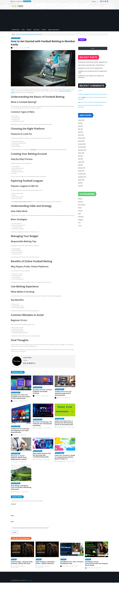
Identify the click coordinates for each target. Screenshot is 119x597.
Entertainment (81, 204)
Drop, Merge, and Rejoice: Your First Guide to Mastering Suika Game (21, 487)
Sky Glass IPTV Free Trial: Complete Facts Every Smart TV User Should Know (20, 396)
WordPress (28, 580)
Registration (15, 29)
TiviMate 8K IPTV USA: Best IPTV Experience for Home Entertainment (20, 430)
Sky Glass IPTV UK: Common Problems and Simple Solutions (42, 391)
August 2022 (81, 180)
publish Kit (15, 400)
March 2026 (81, 135)
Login (23, 29)
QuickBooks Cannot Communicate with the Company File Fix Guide (96, 563)
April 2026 (80, 132)
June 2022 (80, 186)
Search (82, 40)
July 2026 (80, 123)
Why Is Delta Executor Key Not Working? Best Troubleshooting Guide (42, 455)
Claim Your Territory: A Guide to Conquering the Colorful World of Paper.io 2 (65, 457)
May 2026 (80, 129)
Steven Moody (65, 566)
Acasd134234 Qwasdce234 (19, 566)
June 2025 (80, 156)
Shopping (80, 219)
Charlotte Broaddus (61, 461)
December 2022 (82, 174)
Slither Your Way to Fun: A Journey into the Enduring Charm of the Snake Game (64, 422)
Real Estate (81, 216)
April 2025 (80, 159)
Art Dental (15, 461)
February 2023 (81, 168)
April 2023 (80, 165)
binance (80, 105)
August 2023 (81, 162)
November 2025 (82, 147)
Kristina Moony (38, 459)
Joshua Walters (16, 491)
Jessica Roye (16, 47)
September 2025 (82, 150)
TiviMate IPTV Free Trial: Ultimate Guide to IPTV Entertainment (63, 393)
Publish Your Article (53, 29)
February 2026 (81, 138)
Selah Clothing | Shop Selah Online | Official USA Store (91, 65)
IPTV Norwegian (38, 428)
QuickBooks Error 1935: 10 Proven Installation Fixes (90, 68)
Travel (79, 225)
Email (12, 521)
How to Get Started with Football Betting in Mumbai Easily (29, 34)
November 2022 (82, 177)
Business (29, 29)
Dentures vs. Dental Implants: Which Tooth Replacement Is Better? (19, 457)
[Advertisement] (59, 19)
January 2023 (81, 171)
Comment (13, 504)
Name (12, 515)
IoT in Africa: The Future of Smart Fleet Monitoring (94, 102)
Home (13, 34)
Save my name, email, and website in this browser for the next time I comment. (30, 528)
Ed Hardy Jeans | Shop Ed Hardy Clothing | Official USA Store (92, 62)
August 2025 (81, 153)
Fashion (43, 29)
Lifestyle (80, 210)
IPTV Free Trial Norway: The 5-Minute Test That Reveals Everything (42, 423)
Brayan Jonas (90, 567)
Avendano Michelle (61, 427)
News (79, 213)
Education (36, 29)
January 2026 (81, 141)
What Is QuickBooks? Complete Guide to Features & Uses (93, 94)
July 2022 (80, 183)
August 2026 (81, 120)
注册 (79, 102)
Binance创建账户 (82, 97)
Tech (79, 222)
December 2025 (82, 144)
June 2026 (80, 126)
